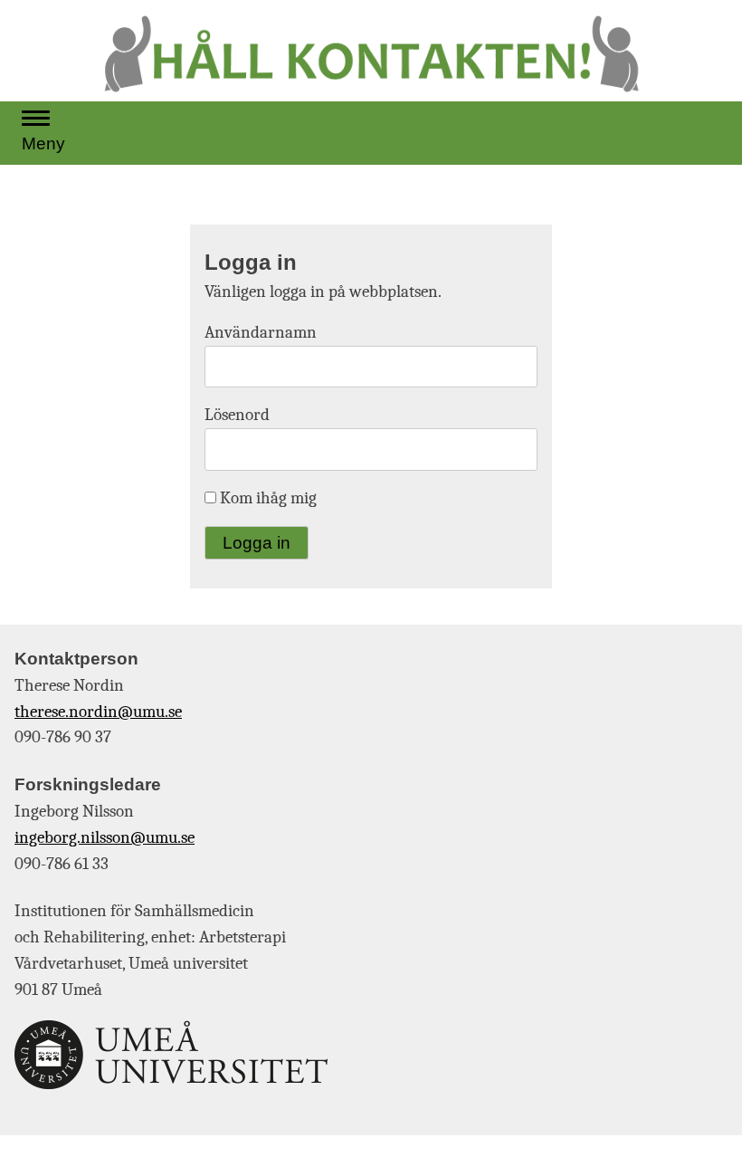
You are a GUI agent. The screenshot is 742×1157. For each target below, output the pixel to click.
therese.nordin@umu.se (98, 712)
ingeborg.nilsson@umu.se (104, 837)
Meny (43, 143)
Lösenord (237, 415)
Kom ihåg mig (266, 498)
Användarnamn (261, 332)
